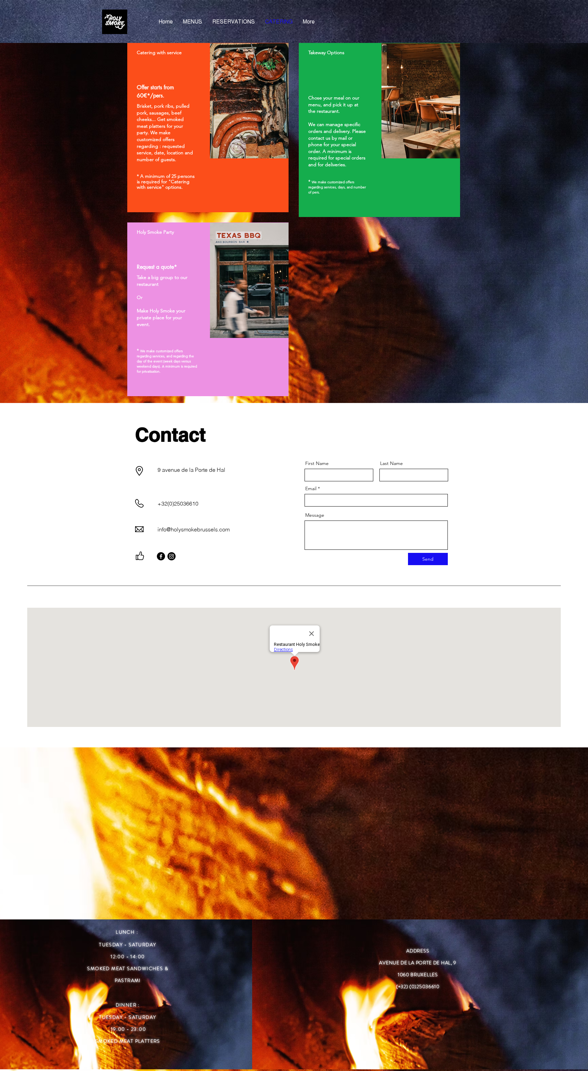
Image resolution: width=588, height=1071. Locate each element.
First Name (317, 463)
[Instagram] (171, 556)
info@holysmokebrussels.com (194, 529)
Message (314, 515)
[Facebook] (161, 556)
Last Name (391, 463)
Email (310, 488)
